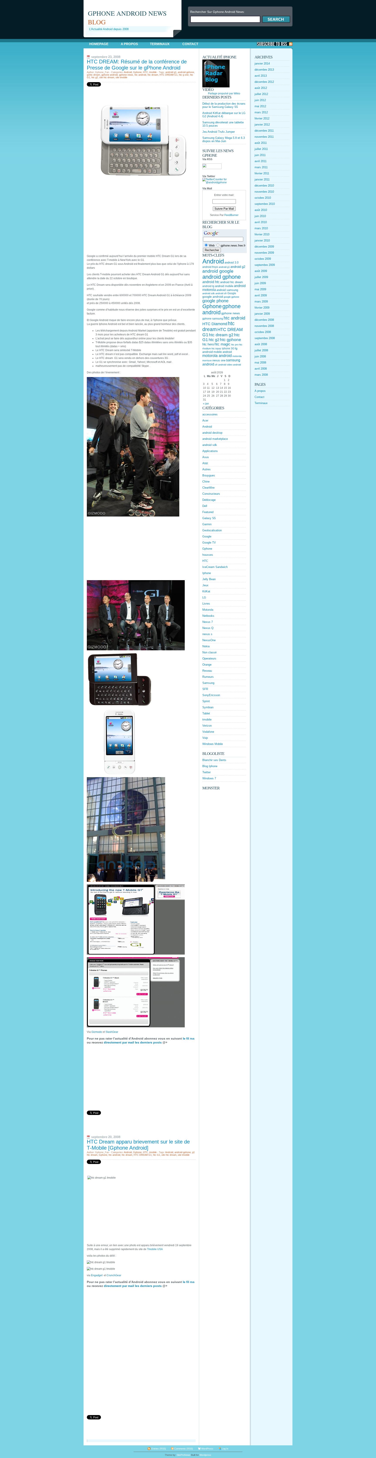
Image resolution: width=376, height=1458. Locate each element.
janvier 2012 (262, 124)
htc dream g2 (221, 335)
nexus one (218, 360)
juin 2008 (260, 356)
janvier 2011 (262, 179)
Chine (206, 481)
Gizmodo (96, 1031)
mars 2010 (261, 228)
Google (231, 293)
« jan (206, 403)
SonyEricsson (211, 695)
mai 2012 (260, 106)
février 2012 (262, 118)
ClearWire (208, 487)
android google (217, 271)
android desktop (212, 432)
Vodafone (208, 731)
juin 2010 (260, 216)
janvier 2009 (262, 313)
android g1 (170, 72)
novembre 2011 (264, 136)
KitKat (206, 591)
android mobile (224, 286)
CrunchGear (114, 1275)
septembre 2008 (265, 338)
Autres (206, 469)
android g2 (237, 266)
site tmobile (121, 77)
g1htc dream (93, 74)
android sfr (221, 293)
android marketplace (215, 438)
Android (128, 72)
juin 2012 (260, 100)
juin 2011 (260, 155)
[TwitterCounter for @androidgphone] (224, 182)
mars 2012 (261, 112)
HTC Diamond (214, 324)
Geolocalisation (212, 530)
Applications (210, 451)
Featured (207, 512)
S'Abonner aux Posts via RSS (274, 44)
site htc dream (106, 77)
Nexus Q (207, 628)
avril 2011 (261, 161)
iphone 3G (228, 348)
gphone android (109, 74)
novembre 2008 (264, 326)
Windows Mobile (212, 744)
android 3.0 (231, 262)
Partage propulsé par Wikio (224, 93)
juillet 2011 (261, 149)
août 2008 (261, 344)
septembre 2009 (265, 265)
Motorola (207, 609)
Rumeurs (208, 676)
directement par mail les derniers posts (133, 1042)
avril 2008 (261, 368)
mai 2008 (260, 362)
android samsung (227, 290)
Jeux (205, 585)
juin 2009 (260, 283)
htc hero (208, 344)
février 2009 (262, 307)
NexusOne (209, 640)
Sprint (206, 701)
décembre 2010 (264, 185)
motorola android (217, 355)
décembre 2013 (264, 69)
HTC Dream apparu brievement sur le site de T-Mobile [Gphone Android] (138, 1145)
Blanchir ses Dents (214, 760)
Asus (205, 457)
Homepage (98, 44)
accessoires (210, 414)
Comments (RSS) (183, 1448)
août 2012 (261, 88)
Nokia (206, 646)
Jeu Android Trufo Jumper (218, 131)
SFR (205, 689)
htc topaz (216, 348)
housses (207, 554)
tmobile (153, 72)
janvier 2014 (262, 63)
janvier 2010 (262, 240)
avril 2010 (261, 222)
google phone (215, 300)
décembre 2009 (264, 246)
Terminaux (160, 44)
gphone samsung (212, 318)
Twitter (206, 772)
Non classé (209, 652)
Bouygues (208, 475)
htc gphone (230, 339)
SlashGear (112, 1031)
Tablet (206, 713)
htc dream (153, 74)
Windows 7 (209, 778)
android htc (211, 282)
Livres (206, 603)
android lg (208, 286)
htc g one (184, 74)
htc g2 (94, 77)
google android (212, 296)
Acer (205, 420)
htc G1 (156, 1155)
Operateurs (209, 658)
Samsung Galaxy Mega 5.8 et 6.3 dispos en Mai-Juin (223, 139)
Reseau (207, 670)
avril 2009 (261, 295)
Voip (205, 737)
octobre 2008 (263, 332)
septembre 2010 (265, 204)
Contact (190, 44)
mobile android (222, 351)
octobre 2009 (263, 258)
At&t (205, 463)
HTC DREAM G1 (168, 74)
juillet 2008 (261, 350)
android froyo (210, 266)
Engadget (96, 1275)
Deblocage (209, 499)
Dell (204, 506)
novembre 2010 (264, 191)
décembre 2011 (264, 130)
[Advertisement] (134, 39)
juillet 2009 (261, 277)
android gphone (186, 72)
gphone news (126, 74)
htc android (140, 74)
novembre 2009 (264, 252)
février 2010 (262, 234)
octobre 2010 (263, 197)
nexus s (207, 634)
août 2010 (261, 210)
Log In (225, 1448)
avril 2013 (261, 75)
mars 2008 (261, 374)
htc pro (234, 344)
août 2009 (261, 271)
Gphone (137, 72)
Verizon (207, 725)
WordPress (207, 1448)
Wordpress (205, 1455)
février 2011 (262, 173)
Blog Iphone (209, 766)
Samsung (208, 683)
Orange (207, 664)
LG (204, 597)
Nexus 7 (207, 622)
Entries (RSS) (158, 1448)
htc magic (222, 344)
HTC (145, 72)
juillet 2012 (261, 94)
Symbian (207, 707)
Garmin (207, 524)
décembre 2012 (264, 81)
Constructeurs (211, 493)
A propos (129, 44)
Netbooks (208, 615)
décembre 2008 (264, 319)
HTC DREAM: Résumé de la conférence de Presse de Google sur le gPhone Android (137, 65)
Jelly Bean (209, 579)
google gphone (231, 297)
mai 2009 (260, 289)
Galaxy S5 (209, 518)
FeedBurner (231, 215)
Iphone (206, 573)
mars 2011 (261, 167)
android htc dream (231, 282)
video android (234, 364)
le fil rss (188, 1038)
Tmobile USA (155, 1249)
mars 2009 (261, 301)
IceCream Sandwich (215, 567)
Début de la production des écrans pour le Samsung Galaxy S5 (223, 105)
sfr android (220, 364)
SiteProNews (183, 1455)
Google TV (209, 542)
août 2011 (261, 142)
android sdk (208, 293)
